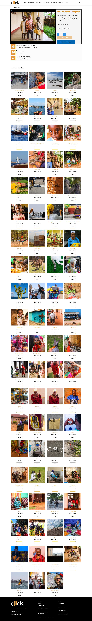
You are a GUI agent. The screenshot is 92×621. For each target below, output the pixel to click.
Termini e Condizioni (63, 614)
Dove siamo (61, 603)
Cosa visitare (61, 607)
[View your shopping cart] (79, 2)
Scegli (19, 95)
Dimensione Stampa (63, 24)
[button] (11, 11)
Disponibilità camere (63, 610)
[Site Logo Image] (16, 2)
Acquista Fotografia (66, 42)
